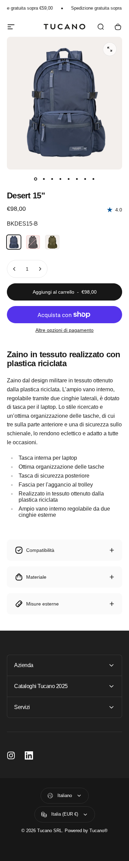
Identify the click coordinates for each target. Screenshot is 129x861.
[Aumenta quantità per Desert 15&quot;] (40, 268)
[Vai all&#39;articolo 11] (52, 179)
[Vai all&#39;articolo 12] (60, 179)
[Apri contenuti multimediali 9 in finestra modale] (110, 49)
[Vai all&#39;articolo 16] (93, 179)
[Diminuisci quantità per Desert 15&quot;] (14, 268)
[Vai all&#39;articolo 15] (85, 179)
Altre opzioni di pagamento (64, 330)
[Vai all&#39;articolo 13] (69, 179)
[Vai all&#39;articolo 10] (44, 179)
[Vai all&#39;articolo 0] (36, 179)
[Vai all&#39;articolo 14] (77, 179)
